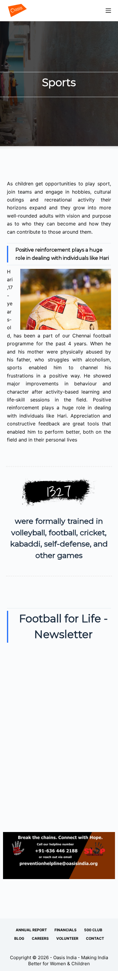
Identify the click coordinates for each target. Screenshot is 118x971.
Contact (95, 938)
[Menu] (108, 10)
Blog (19, 938)
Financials (65, 930)
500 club (93, 930)
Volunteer (67, 938)
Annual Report (31, 930)
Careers (40, 938)
